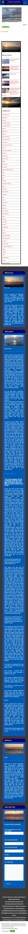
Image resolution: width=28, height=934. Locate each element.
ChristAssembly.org (11, 901)
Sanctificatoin (5, 227)
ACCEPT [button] (12, 931)
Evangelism (4, 167)
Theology (4, 252)
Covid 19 (4, 147)
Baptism (4, 128)
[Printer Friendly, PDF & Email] (5, 27)
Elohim (3, 161)
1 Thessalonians (5, 114)
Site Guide (4, 241)
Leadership (4, 202)
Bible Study (4, 131)
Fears (3, 178)
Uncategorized (5, 257)
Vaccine (4, 260)
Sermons (4, 232)
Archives (4, 120)
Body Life (4, 134)
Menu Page (4, 208)
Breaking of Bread (6, 136)
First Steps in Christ (6, 183)
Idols (3, 197)
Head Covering (5, 191)
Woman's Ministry (6, 263)
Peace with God (5, 213)
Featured (4, 180)
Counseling (4, 142)
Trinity (3, 254)
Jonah (3, 199)
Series (3, 230)
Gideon (3, 186)
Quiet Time (4, 221)
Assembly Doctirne (6, 123)
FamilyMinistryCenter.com (9, 913)
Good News (4, 188)
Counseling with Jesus (7, 145)
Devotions (4, 153)
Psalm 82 (4, 219)
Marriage (4, 205)
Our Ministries (5, 210)
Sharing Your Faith (6, 235)
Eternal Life (4, 164)
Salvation (4, 224)
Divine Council (5, 158)
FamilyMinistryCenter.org (9, 910)
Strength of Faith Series (7, 246)
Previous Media (4, 31)
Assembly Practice (6, 125)
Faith (3, 172)
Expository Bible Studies (7, 169)
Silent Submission (6, 238)
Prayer (3, 216)
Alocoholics (4, 117)
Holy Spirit (4, 194)
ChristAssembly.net (11, 904)
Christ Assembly (5, 139)
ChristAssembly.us (9, 908)
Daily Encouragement (6, 150)
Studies (3, 249)
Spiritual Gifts (5, 243)
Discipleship (5, 155)
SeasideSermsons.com (9, 917)
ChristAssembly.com (8, 906)
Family (3, 175)
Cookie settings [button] (5, 931)
